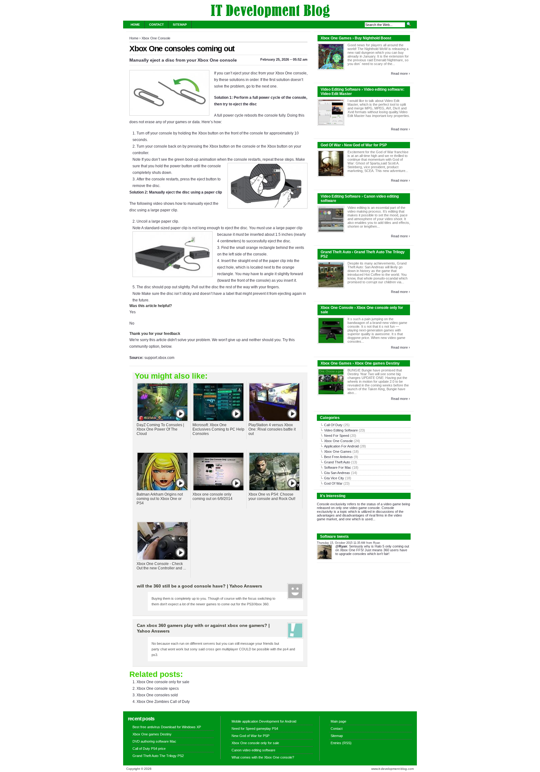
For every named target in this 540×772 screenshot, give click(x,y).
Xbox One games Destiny (152, 734)
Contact (156, 24)
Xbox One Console (156, 38)
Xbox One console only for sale (163, 682)
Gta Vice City (334, 478)
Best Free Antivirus (338, 457)
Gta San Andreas (337, 473)
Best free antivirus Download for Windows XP (166, 727)
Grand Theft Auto (337, 462)
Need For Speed (336, 435)
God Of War (333, 483)
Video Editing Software (341, 430)
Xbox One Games (338, 451)
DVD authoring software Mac (154, 741)
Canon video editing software (253, 750)
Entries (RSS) (341, 743)
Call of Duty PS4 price (149, 748)
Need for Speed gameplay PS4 (255, 728)
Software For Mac (337, 467)
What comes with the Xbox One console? (263, 757)
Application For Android (341, 446)
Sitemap (180, 24)
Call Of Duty (333, 425)
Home (135, 24)
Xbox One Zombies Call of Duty (163, 701)
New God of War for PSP (250, 736)
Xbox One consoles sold (157, 695)
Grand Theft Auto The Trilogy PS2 (158, 756)
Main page (338, 721)
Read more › (400, 73)
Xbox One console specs (158, 688)
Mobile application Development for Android (264, 721)
